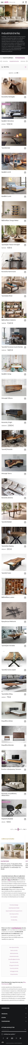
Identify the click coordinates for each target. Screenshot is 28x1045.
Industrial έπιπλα (14, 61)
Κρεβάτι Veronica (8, 121)
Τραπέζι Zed (6, 148)
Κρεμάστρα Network (9, 621)
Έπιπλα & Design (14, 905)
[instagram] (20, 1038)
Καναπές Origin (7, 422)
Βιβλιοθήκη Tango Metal (10, 220)
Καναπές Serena (7, 497)
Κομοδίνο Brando (8, 745)
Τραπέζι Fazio (6, 573)
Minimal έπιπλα (14, 953)
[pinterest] (16, 1038)
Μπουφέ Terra (7, 473)
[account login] (23, 2)
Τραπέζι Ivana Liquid (9, 669)
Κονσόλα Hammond (9, 271)
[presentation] (3, 22)
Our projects (14, 916)
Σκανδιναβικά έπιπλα (14, 959)
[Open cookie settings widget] (3, 1042)
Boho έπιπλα (14, 950)
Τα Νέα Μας (14, 919)
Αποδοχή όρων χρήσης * (9, 1034)
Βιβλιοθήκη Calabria (9, 320)
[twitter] (7, 1038)
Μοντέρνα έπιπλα (14, 947)
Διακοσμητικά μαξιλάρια (7, 57)
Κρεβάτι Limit (6, 172)
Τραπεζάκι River (7, 296)
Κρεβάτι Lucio (6, 196)
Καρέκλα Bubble (7, 819)
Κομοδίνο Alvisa (7, 721)
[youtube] (12, 1038)
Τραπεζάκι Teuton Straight (11, 244)
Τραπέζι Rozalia (7, 449)
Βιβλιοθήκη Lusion (8, 597)
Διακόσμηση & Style (14, 907)
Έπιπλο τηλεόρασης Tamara (11, 769)
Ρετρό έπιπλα (14, 974)
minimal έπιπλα (17, 47)
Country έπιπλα (14, 968)
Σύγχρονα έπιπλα (14, 965)
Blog (9, 879)
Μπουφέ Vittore (7, 398)
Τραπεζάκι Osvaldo (8, 645)
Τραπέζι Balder (7, 522)
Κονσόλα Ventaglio (8, 97)
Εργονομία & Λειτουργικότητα (14, 910)
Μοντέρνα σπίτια (14, 914)
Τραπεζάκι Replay (8, 546)
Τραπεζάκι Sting (7, 694)
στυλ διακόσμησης (16, 927)
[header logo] (10, 2)
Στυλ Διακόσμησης (20, 57)
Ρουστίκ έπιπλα (14, 962)
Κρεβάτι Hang (6, 374)
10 (24, 829)
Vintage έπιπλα (14, 971)
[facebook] (3, 1038)
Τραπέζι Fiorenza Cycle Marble (12, 347)
